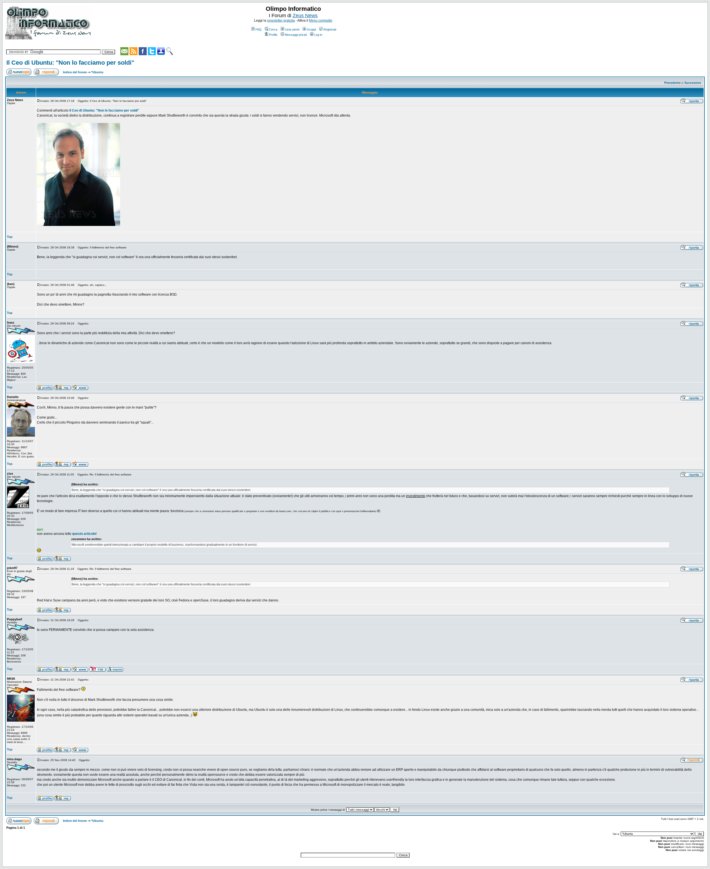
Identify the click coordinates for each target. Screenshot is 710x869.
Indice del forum (75, 72)
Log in (318, 34)
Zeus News (305, 15)
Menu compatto (320, 20)
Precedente (672, 82)
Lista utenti (292, 29)
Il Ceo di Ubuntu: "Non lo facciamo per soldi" (70, 62)
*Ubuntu (97, 72)
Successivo (692, 82)
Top (9, 236)
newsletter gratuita (281, 20)
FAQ (258, 29)
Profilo (273, 34)
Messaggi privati (296, 34)
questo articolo (84, 534)
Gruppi (311, 29)
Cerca (273, 29)
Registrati (329, 29)
